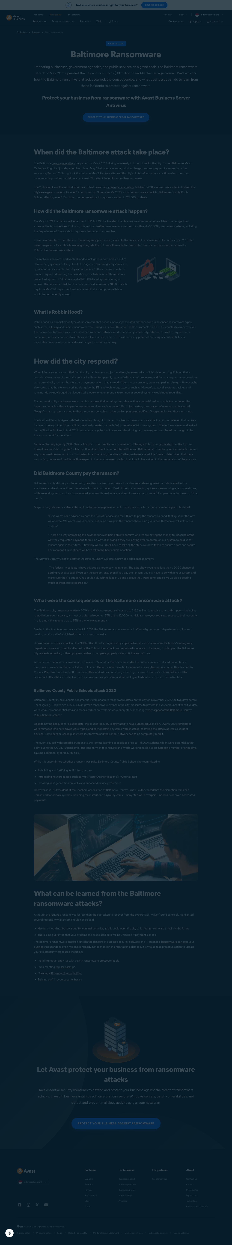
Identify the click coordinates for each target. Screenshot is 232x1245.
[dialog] (116, 622)
